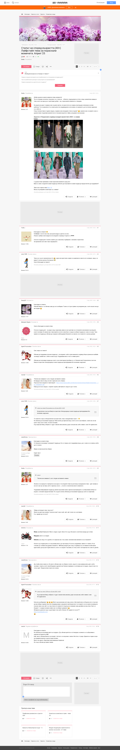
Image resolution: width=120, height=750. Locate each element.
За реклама (54, 748)
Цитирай (94, 196)
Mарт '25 (49, 187)
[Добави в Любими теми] (42, 66)
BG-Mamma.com (30, 748)
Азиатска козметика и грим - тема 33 (60, 714)
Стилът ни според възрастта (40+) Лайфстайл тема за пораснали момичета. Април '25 (41, 51)
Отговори (26, 66)
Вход (111, 2)
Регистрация (100, 2)
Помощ (80, 748)
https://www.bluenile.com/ (41, 612)
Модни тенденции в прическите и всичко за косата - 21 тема (59, 729)
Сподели (70, 196)
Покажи (60, 85)
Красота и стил (35, 741)
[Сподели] (46, 66)
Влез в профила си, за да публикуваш (36, 700)
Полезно (82, 196)
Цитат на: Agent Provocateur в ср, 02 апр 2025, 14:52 (51, 408)
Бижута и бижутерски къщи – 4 (32, 728)
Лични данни (66, 748)
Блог (99, 748)
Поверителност (74, 748)
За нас (48, 748)
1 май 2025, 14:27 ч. (61, 44)
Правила (60, 748)
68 (87, 66)
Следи (37, 66)
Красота (43, 741)
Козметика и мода (30, 718)
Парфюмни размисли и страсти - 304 (33, 714)
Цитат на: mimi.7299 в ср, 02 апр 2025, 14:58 (48, 591)
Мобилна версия (93, 748)
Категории (27, 741)
